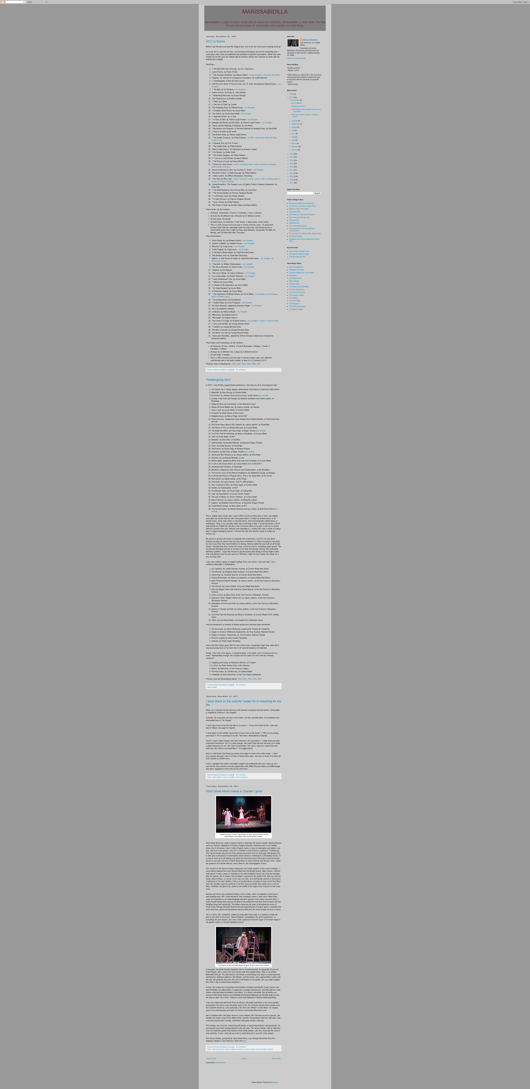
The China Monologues (298, 226)
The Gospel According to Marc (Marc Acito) (305, 233)
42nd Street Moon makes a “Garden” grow (234, 791)
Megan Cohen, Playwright (299, 209)
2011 (239, 364)
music (225, 777)
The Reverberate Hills (297, 257)
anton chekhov (217, 777)
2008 (254, 364)
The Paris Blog (294, 301)
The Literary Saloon (296, 295)
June (294, 134)
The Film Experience (297, 290)
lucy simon (245, 1049)
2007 (259, 364)
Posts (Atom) (221, 1063)
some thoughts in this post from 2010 (265, 75)
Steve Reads (294, 281)
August (294, 127)
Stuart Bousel (294, 223)
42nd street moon (218, 1049)
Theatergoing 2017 (218, 379)
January (295, 150)
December (296, 100)
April (293, 140)
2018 (292, 94)
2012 (250, 679)
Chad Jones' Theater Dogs (299, 251)
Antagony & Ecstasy (296, 270)
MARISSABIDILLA (265, 12)
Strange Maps (294, 284)
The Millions (293, 298)
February (295, 147)
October (295, 121)
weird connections (241, 777)
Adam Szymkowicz (296, 267)
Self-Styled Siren (295, 278)
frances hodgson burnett (233, 1049)
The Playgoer (294, 304)
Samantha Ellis (294, 212)
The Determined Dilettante (299, 287)
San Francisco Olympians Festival (302, 215)
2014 (292, 160)
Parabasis (293, 275)
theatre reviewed (267, 1049)
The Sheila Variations (297, 306)
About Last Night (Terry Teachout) (301, 203)
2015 (292, 157)
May (293, 137)
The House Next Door (297, 292)
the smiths (231, 777)
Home (244, 1059)
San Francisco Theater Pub (299, 217)
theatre (214, 687)
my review (263, 395)
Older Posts (276, 1059)
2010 (244, 364)
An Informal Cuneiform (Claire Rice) (302, 206)
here (244, 1041)
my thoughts (241, 89)
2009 (249, 364)
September (296, 124)
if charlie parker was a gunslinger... (302, 273)
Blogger (275, 1082)
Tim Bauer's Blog (295, 236)
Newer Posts (211, 1059)
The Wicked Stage (296, 309)
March (294, 143)
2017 (292, 97)
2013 (245, 679)
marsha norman (255, 1049)
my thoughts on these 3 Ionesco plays (263, 321)
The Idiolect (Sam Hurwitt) (298, 254)
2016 (234, 364)
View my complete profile (296, 58)
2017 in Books (215, 41)
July (293, 130)
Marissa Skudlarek (310, 40)
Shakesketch (294, 220)
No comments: (241, 370)
